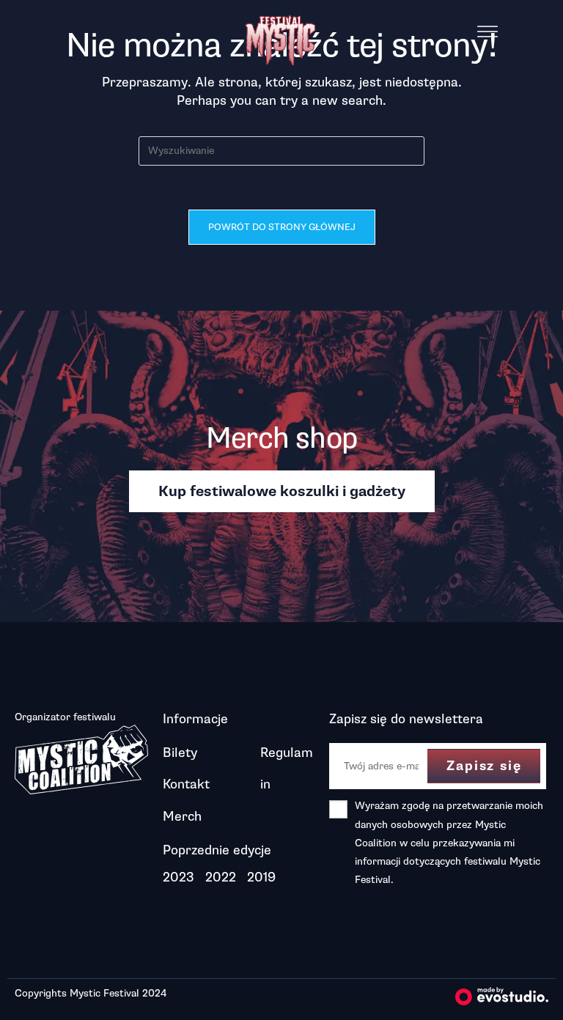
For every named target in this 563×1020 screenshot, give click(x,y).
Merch (182, 816)
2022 (220, 877)
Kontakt (186, 784)
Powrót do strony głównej (282, 227)
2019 (261, 877)
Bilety (180, 752)
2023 (178, 877)
